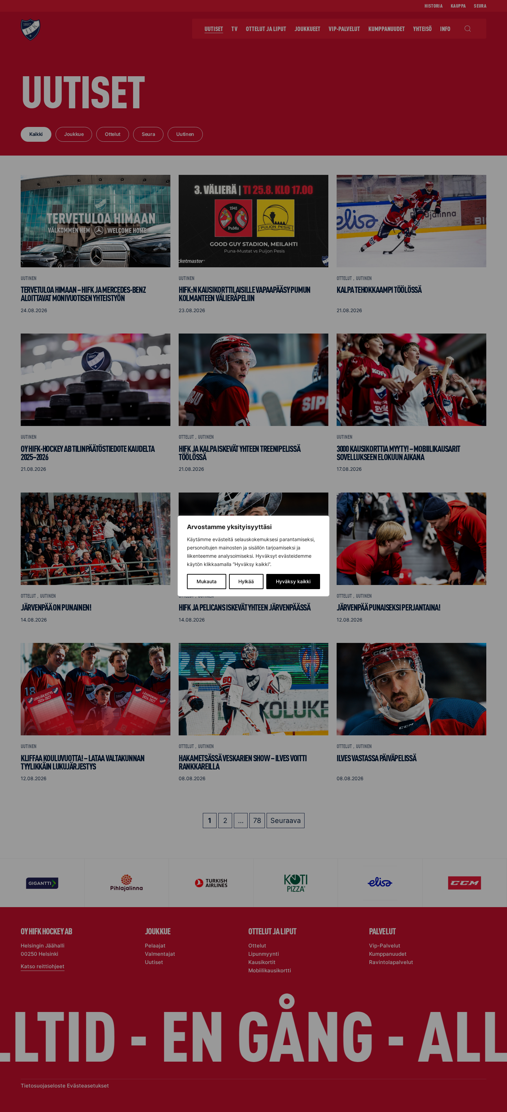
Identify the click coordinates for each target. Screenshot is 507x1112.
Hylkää (246, 581)
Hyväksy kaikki (293, 581)
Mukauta (207, 581)
